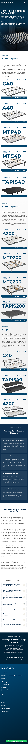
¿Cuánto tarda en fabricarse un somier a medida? (12, 614)
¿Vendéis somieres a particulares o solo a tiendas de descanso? (11, 585)
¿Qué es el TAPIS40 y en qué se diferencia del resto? (10, 603)
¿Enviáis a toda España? (9, 619)
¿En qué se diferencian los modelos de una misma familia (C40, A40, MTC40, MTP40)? (12, 597)
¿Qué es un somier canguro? (10, 609)
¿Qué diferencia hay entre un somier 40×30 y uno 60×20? (12, 591)
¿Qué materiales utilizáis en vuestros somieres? (12, 625)
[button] (16, 741)
